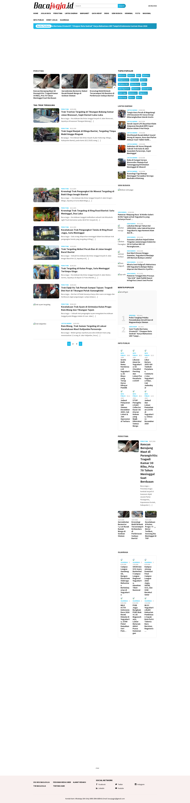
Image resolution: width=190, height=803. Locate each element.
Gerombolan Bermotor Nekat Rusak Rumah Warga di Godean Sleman (74, 93)
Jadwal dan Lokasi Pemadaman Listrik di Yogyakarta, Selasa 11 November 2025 (149, 412)
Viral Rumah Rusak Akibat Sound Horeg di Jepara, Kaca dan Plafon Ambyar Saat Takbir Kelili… (141, 137)
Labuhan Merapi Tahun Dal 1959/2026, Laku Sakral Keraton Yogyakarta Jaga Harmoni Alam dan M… (141, 229)
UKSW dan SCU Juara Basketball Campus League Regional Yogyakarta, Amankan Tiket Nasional (137, 578)
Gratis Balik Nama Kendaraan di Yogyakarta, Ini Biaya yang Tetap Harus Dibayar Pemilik (125, 374)
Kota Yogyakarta (124, 89)
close (97, 768)
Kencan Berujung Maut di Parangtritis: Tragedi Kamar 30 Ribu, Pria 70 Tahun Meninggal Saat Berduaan (45, 94)
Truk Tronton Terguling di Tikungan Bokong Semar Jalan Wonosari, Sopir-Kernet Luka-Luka (87, 113)
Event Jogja (122, 93)
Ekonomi (143, 80)
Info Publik (124, 343)
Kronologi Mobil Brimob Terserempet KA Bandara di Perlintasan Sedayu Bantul (102, 93)
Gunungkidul (146, 89)
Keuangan (134, 80)
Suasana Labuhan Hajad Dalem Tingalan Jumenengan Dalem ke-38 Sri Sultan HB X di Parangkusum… (141, 243)
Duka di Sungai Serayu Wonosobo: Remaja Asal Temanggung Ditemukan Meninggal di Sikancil (138, 163)
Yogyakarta (143, 93)
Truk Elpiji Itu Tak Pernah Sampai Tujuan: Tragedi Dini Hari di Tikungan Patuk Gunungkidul (86, 289)
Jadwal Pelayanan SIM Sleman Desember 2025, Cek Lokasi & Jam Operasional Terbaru (125, 411)
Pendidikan (136, 89)
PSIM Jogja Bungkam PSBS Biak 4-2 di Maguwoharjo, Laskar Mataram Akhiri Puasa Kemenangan (137, 619)
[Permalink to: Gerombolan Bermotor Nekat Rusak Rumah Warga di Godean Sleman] (75, 81)
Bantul (139, 97)
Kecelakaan (133, 93)
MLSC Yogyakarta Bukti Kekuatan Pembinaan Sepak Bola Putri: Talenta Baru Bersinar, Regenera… (149, 618)
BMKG (144, 84)
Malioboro (146, 75)
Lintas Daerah (66, 323)
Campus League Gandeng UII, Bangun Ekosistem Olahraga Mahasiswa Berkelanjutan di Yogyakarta (125, 581)
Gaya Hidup (133, 327)
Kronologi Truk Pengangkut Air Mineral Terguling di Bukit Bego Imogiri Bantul (87, 193)
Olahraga (123, 552)
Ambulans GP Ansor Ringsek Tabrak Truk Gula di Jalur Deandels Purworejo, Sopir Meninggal (139, 149)
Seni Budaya (124, 185)
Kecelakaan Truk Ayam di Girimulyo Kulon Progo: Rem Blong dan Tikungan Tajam (86, 308)
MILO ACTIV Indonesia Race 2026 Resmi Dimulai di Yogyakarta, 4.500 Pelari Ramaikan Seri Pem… (125, 618)
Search (121, 6)
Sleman (131, 97)
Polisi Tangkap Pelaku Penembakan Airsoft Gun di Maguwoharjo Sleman (141, 319)
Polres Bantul (135, 84)
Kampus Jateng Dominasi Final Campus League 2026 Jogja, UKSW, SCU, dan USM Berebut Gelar (149, 581)
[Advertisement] (95, 49)
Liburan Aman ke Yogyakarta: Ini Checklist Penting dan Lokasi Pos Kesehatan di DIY (137, 370)
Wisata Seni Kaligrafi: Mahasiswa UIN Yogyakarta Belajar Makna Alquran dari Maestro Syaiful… (141, 266)
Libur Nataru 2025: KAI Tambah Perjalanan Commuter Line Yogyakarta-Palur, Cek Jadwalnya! (149, 374)
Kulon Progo (122, 97)
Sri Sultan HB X (123, 84)
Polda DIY (131, 75)
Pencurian (122, 75)
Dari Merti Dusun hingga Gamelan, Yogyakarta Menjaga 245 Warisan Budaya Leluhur (140, 255)
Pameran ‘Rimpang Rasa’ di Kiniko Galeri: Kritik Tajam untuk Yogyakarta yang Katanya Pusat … (136, 216)
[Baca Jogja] (53, 6)
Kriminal (132, 315)
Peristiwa (38, 71)
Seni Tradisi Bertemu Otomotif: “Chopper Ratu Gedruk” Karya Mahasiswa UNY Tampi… (140, 332)
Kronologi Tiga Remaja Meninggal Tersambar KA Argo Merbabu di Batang (140, 175)
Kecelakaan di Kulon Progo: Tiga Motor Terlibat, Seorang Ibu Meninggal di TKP (150, 530)
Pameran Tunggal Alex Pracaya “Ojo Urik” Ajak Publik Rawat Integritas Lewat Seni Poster (140, 278)
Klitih (138, 75)
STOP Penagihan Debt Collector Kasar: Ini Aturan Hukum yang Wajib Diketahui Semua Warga (137, 413)
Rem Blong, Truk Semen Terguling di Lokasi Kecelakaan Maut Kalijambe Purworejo (83, 327)
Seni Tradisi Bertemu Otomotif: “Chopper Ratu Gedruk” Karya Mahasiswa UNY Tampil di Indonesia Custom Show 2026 (71, 26)
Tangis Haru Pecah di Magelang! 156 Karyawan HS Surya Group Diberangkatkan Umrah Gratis (141, 114)
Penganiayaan (123, 80)
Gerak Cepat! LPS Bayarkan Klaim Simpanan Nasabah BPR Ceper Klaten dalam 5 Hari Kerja (141, 126)
